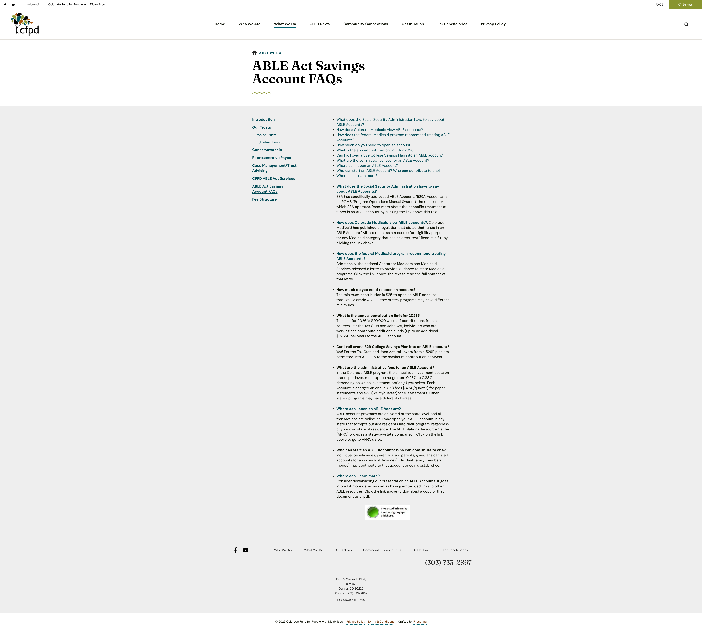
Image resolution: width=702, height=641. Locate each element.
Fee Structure (264, 199)
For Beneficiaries (452, 24)
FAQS (659, 5)
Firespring (420, 621)
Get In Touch (413, 24)
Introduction (263, 119)
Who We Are (250, 24)
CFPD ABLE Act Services (273, 178)
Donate (688, 5)
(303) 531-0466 (354, 600)
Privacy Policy (493, 24)
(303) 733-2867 (448, 562)
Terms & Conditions (381, 621)
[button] (686, 24)
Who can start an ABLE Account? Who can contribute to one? (388, 170)
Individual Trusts (268, 142)
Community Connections (365, 24)
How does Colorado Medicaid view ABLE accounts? (379, 129)
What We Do (285, 24)
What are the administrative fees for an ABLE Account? (382, 160)
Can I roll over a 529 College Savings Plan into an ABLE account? (390, 155)
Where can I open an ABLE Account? (367, 165)
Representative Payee (271, 157)
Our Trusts (261, 127)
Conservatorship (267, 150)
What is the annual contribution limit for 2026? (375, 150)
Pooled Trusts (266, 135)
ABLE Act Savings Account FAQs (267, 189)
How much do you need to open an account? (374, 145)
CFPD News (320, 24)
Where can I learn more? (356, 175)
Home (220, 24)
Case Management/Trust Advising (274, 168)
